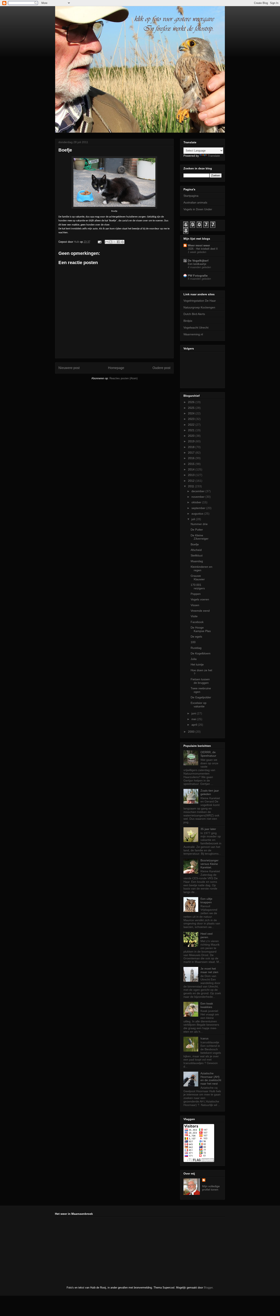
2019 (191, 441)
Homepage (116, 368)
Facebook (197, 622)
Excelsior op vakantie (198, 704)
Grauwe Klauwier (198, 577)
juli (193, 519)
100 (193, 642)
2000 (191, 731)
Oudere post (161, 368)
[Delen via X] (115, 242)
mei (194, 719)
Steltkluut (197, 555)
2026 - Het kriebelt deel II (203, 248)
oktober (196, 502)
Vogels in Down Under (197, 209)
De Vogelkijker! (198, 260)
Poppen (196, 593)
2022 (191, 424)
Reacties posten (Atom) (123, 378)
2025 (191, 407)
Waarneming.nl (193, 334)
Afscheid (196, 550)
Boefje (195, 544)
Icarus (204, 1038)
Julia (194, 659)
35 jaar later (208, 829)
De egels (196, 636)
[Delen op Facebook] (118, 242)
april (194, 724)
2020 (191, 435)
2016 (191, 458)
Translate (214, 155)
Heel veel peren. (206, 935)
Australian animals (195, 202)
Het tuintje (197, 664)
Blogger (208, 1287)
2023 (191, 419)
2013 (191, 475)
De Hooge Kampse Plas (201, 629)
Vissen (195, 605)
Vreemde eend (200, 610)
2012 (191, 480)
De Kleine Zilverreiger (199, 537)
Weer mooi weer (199, 245)
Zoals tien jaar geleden (209, 792)
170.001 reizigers (198, 586)
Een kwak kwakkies (206, 1005)
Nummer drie (199, 524)
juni (194, 713)
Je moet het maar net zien (209, 970)
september (198, 508)
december (198, 491)
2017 (191, 452)
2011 (191, 486)
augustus (197, 513)
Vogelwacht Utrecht (195, 327)
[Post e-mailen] (99, 241)
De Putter (197, 529)
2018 (191, 447)
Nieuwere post (69, 368)
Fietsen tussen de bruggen (200, 681)
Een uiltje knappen (206, 900)
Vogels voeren (200, 599)
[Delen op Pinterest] (122, 242)
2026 (191, 402)
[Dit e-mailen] (107, 242)
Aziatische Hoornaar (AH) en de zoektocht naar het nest (210, 1078)
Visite (194, 616)
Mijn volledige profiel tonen (211, 1188)
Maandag (197, 561)
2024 (191, 413)
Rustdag (196, 647)
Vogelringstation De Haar (199, 300)
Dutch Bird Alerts (194, 314)
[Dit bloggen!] (111, 242)
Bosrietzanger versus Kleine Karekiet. (209, 864)
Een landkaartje (197, 263)
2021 (191, 430)
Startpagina (190, 195)
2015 (191, 463)
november (198, 496)
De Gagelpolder (201, 697)
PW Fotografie (198, 275)
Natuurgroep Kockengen (199, 307)
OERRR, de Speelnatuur (208, 754)
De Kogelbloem (201, 653)
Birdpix (187, 320)
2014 (191, 469)
